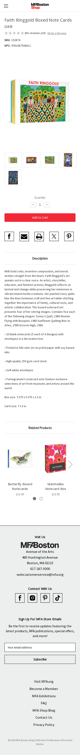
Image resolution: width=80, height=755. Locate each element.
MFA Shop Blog (43, 710)
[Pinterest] (69, 236)
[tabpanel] (20, 467)
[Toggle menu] (6, 6)
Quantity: (40, 197)
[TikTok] (58, 598)
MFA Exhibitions (44, 696)
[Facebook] (9, 236)
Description (40, 258)
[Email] (24, 236)
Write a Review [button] (56, 33)
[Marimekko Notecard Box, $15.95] (56, 459)
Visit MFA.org (44, 681)
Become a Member (43, 688)
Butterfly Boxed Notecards (20, 486)
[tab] (34, 498)
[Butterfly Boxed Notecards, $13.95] (20, 459)
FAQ (44, 703)
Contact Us (43, 717)
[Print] (39, 236)
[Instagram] (32, 598)
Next (70, 464)
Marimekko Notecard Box (55, 486)
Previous (5, 464)
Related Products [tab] (40, 428)
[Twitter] (54, 236)
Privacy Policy (43, 724)
